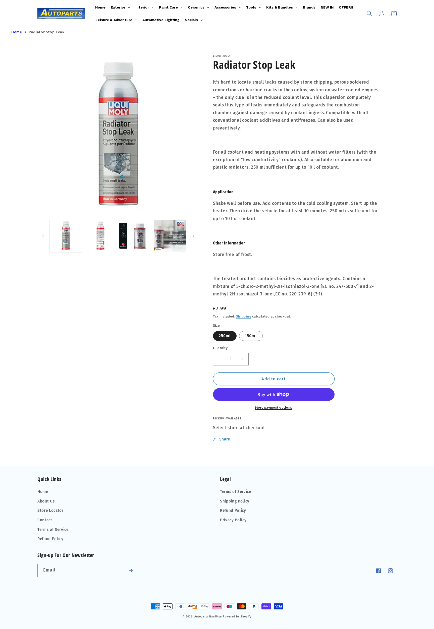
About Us (46, 501)
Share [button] (224, 439)
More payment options (273, 407)
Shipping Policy (234, 501)
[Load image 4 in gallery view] (135, 236)
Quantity (220, 348)
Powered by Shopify (237, 616)
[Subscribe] (131, 570)
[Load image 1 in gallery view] (66, 236)
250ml (225, 336)
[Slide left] (42, 235)
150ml (251, 336)
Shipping (243, 316)
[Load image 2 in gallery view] (101, 236)
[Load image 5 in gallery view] (170, 236)
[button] (369, 14)
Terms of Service (53, 529)
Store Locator (50, 510)
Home (16, 32)
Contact (44, 520)
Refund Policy (50, 539)
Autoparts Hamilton (208, 616)
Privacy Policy (233, 520)
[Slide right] (193, 235)
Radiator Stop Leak (47, 32)
